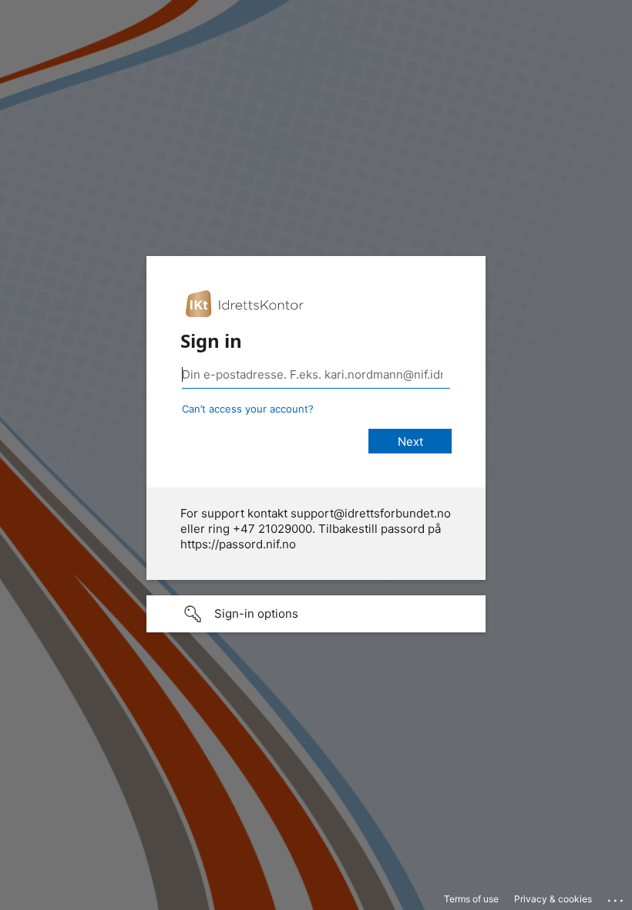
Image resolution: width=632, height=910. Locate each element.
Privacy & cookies (553, 899)
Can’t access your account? (248, 409)
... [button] (616, 897)
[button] (316, 613)
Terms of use (471, 899)
